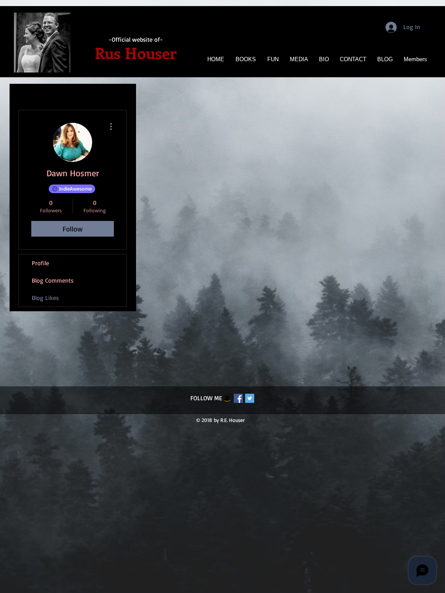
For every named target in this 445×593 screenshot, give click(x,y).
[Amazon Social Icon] (227, 398)
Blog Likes (45, 297)
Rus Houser (135, 52)
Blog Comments (52, 280)
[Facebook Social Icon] (238, 398)
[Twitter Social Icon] (249, 398)
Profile (40, 263)
